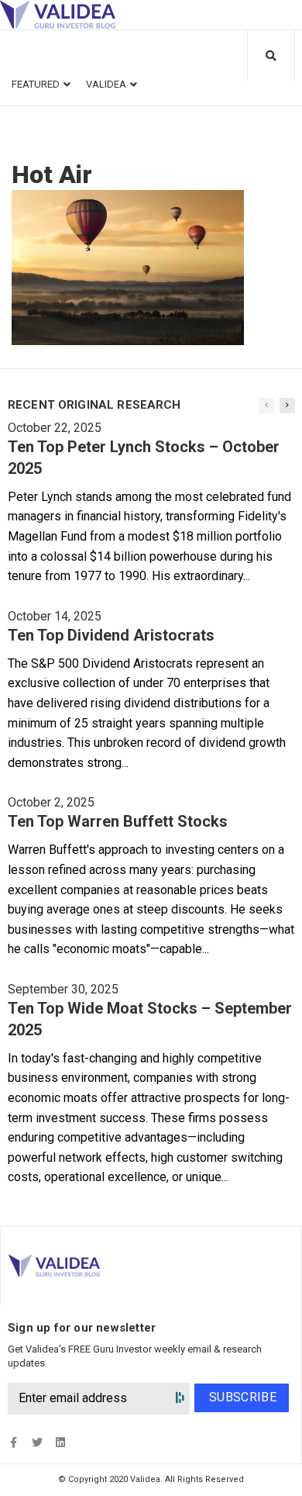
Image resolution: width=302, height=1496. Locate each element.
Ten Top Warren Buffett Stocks (118, 821)
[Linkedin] (60, 1442)
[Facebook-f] (13, 1442)
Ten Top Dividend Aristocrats (111, 635)
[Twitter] (37, 1442)
